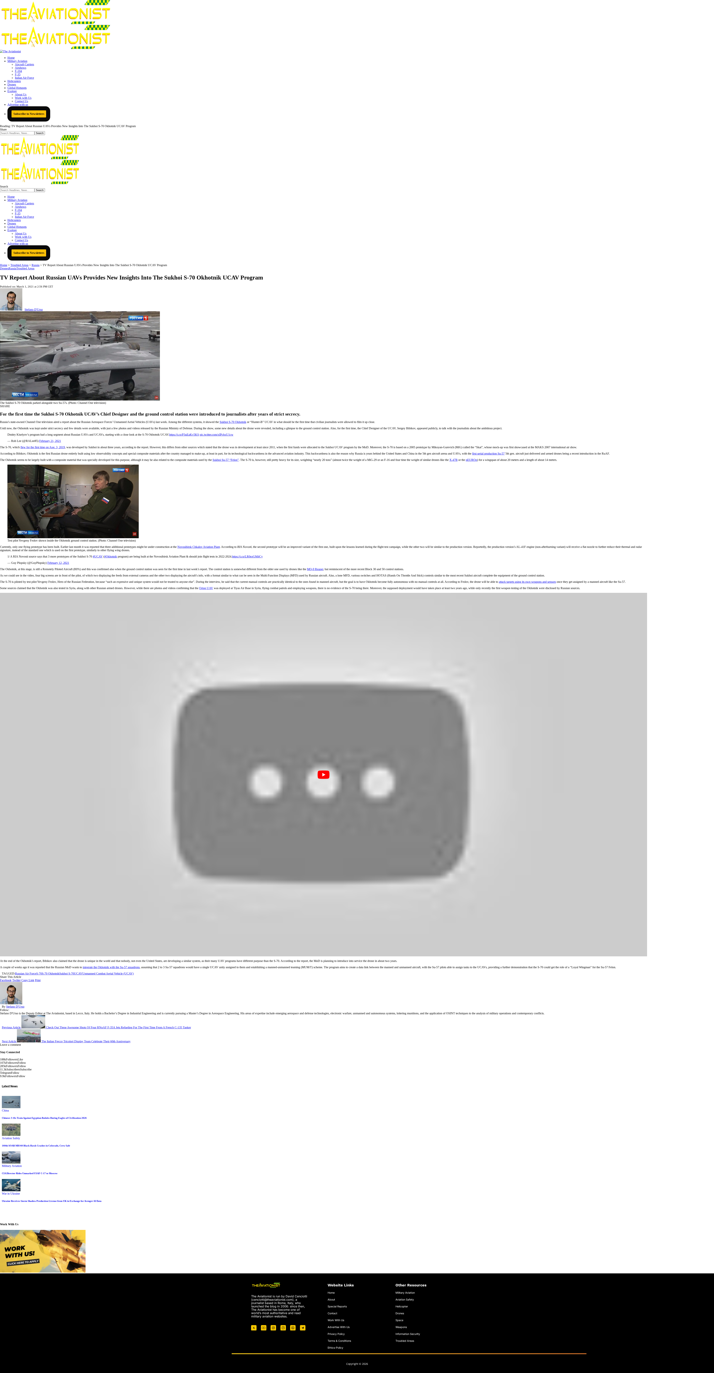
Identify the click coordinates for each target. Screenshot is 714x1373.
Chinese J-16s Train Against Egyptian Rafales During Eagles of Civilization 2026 (44, 1118)
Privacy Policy (336, 1333)
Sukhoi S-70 (66, 973)
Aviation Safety (11, 1138)
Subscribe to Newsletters (28, 113)
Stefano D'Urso (34, 309)
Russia (12, 268)
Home (331, 1292)
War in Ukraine (11, 1193)
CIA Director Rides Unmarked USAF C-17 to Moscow (29, 1173)
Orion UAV (206, 588)
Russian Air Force (25, 973)
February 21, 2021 (50, 440)
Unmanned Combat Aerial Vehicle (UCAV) (108, 973)
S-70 (39, 973)
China (5, 1110)
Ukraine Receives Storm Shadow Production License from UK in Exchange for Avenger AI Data (52, 1201)
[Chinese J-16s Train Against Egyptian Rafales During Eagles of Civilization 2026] (11, 1107)
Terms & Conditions (339, 1340)
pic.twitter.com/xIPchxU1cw (216, 434)
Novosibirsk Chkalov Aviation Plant (198, 546)
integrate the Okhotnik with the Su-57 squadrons (111, 967)
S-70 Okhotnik (50, 973)
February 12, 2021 (58, 562)
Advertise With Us (339, 1327)
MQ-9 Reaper (315, 569)
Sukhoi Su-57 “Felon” (226, 459)
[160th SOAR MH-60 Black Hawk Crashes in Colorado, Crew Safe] (11, 1134)
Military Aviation (12, 1165)
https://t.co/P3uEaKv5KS (184, 434)
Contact (332, 1313)
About (331, 1299)
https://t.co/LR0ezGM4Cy (247, 556)
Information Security (407, 1333)
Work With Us (336, 1320)
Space (399, 1320)
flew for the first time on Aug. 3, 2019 (42, 447)
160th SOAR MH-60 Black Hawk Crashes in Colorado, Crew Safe (36, 1145)
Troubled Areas (25, 268)
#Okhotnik (110, 556)
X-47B (453, 459)
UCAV (78, 973)
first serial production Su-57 (488, 453)
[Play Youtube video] (323, 775)
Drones (4, 268)
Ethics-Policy (335, 1347)
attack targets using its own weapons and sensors (527, 581)
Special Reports (337, 1306)
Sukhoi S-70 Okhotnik (233, 422)
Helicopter (401, 1306)
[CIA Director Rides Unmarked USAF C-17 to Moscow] (11, 1162)
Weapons (401, 1327)
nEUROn (471, 459)
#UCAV (98, 556)
